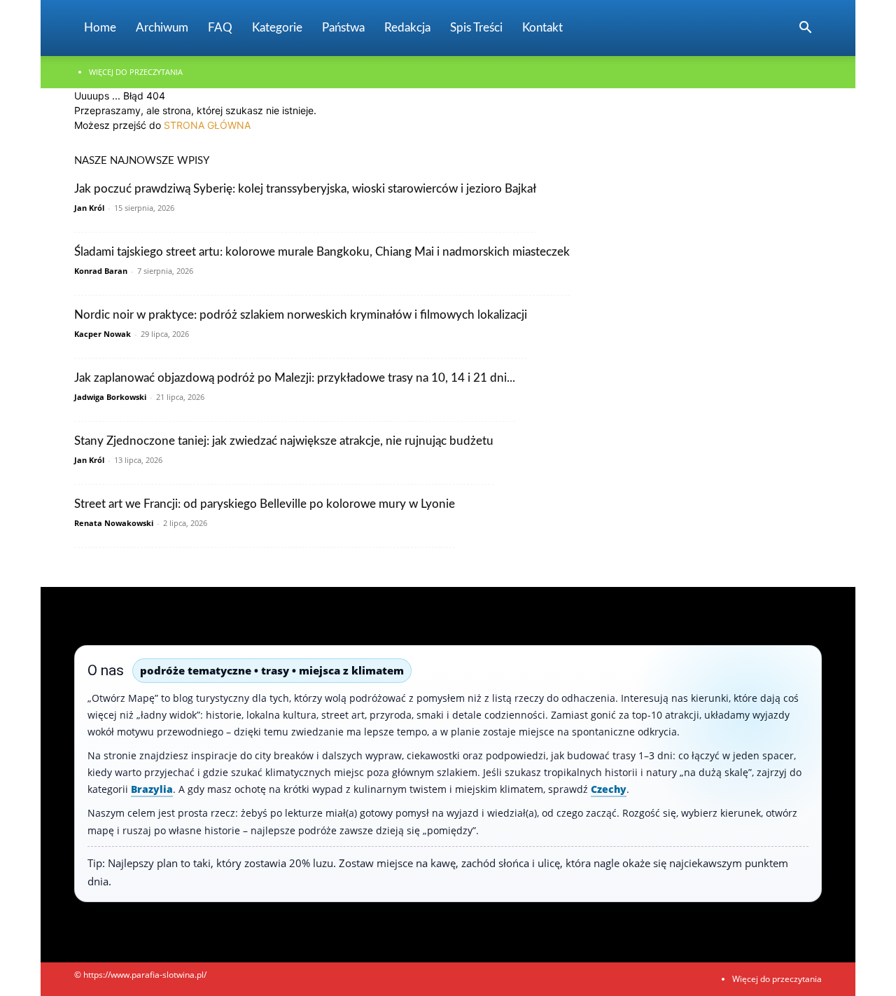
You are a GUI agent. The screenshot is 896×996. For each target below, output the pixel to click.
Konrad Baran (100, 270)
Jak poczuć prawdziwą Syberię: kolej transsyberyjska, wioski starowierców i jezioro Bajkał (305, 189)
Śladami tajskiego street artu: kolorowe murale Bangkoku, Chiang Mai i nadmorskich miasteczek (322, 252)
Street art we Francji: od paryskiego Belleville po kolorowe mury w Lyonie (264, 504)
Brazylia (152, 789)
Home (100, 28)
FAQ (220, 28)
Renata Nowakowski (113, 523)
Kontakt (542, 28)
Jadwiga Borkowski (110, 397)
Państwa (343, 28)
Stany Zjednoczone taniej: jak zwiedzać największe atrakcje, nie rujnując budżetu (283, 441)
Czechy (608, 789)
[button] (805, 29)
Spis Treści (476, 28)
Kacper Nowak (102, 333)
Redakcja (407, 28)
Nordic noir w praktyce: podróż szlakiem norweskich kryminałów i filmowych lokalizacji (300, 315)
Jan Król (89, 207)
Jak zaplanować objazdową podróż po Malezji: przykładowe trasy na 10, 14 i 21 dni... (294, 378)
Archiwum (162, 28)
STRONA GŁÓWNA (207, 125)
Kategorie (277, 28)
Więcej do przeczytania (136, 72)
